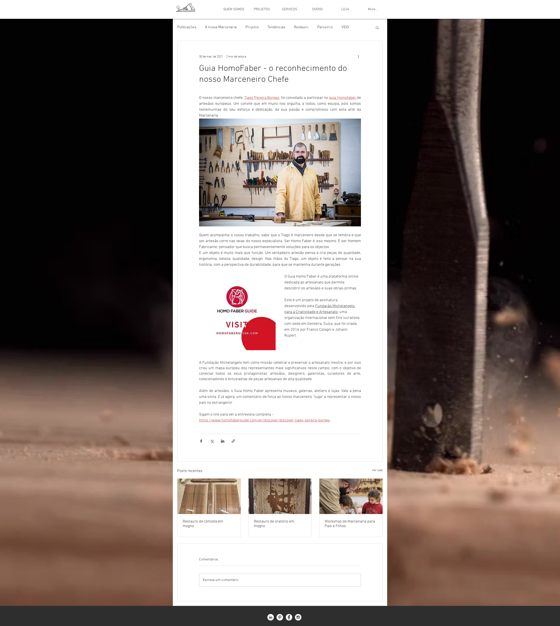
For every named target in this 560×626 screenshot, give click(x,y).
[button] (377, 27)
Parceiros (325, 27)
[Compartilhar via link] (233, 441)
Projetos (252, 27)
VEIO (345, 27)
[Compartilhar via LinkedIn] (222, 441)
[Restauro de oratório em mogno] (280, 496)
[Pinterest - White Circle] (279, 617)
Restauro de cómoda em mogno (203, 523)
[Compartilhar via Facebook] (201, 441)
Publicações (186, 27)
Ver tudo (377, 470)
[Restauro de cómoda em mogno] (209, 496)
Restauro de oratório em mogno (274, 523)
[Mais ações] (358, 56)
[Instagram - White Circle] (298, 617)
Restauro (301, 27)
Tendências (276, 27)
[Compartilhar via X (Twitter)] (212, 441)
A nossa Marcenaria (221, 27)
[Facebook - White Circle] (289, 617)
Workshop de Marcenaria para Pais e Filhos (350, 523)
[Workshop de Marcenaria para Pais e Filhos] (351, 496)
